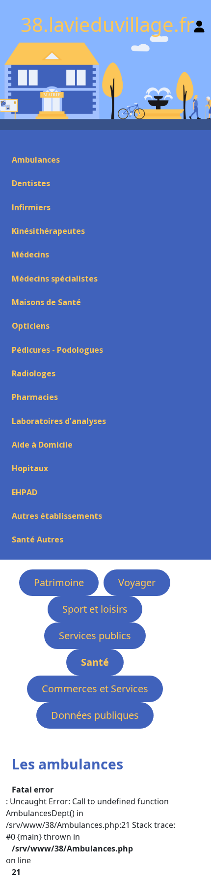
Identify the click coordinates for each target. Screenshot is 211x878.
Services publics (95, 635)
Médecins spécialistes (55, 278)
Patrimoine (59, 582)
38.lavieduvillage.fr (107, 24)
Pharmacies (35, 397)
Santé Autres (37, 539)
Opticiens (31, 325)
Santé (95, 662)
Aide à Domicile (42, 444)
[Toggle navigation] (12, 142)
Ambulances (36, 159)
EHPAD (24, 492)
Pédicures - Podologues (57, 349)
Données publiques (95, 715)
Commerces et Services (95, 688)
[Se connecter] (199, 24)
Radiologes (33, 373)
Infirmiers (31, 207)
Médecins (30, 254)
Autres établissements (57, 515)
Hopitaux (30, 468)
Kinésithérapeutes (48, 231)
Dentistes (31, 183)
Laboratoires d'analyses (59, 421)
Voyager (137, 582)
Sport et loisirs (95, 609)
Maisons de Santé (46, 302)
